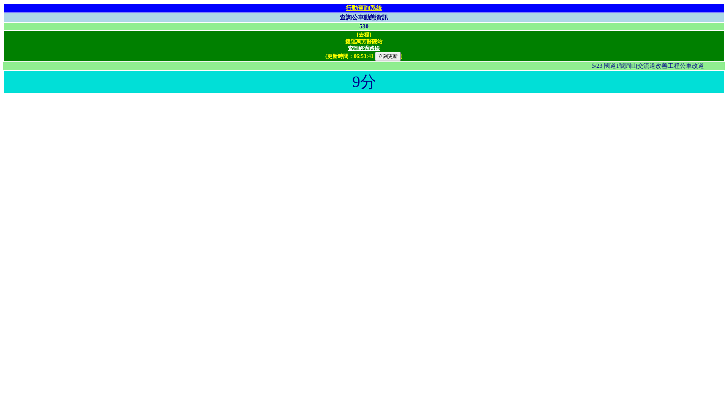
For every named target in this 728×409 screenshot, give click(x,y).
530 (364, 26)
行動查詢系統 (364, 8)
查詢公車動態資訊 (364, 17)
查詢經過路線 (364, 48)
